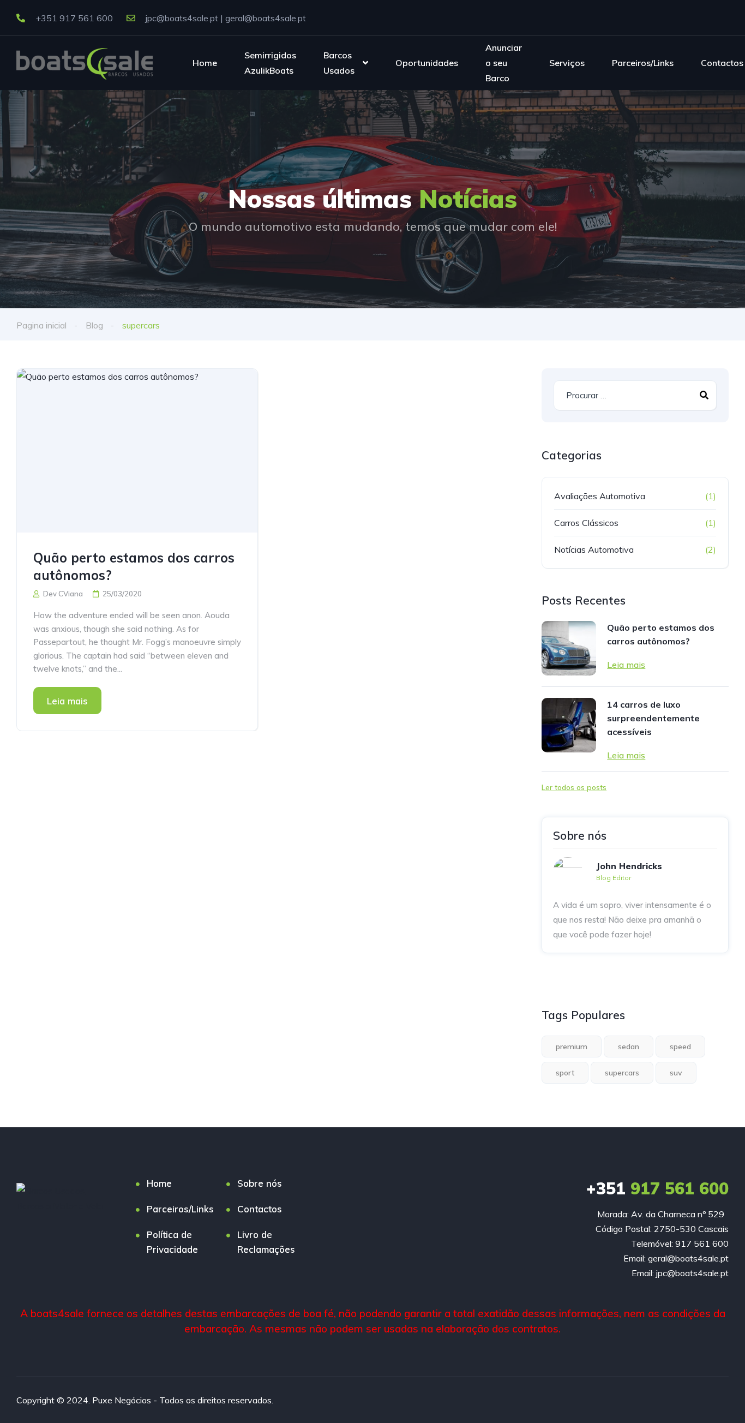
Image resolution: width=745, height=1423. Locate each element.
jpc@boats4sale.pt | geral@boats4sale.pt (224, 18)
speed (680, 1046)
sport (565, 1073)
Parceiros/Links (643, 62)
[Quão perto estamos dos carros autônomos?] (137, 451)
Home (205, 62)
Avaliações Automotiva (599, 496)
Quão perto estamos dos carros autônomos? (134, 566)
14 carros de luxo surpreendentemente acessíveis (653, 718)
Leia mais (67, 701)
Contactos (722, 62)
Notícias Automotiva (594, 549)
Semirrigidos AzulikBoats (270, 63)
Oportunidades (426, 62)
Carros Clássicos (586, 522)
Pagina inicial (41, 325)
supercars (622, 1073)
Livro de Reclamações (266, 1242)
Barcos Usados (339, 63)
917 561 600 (657, 1188)
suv (676, 1073)
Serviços (567, 62)
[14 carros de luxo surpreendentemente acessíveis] (569, 725)
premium (571, 1046)
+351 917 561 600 (73, 18)
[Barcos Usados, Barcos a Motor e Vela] (84, 62)
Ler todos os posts (574, 787)
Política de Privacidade (172, 1242)
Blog (94, 325)
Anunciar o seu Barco (503, 62)
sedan (628, 1046)
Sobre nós (259, 1183)
